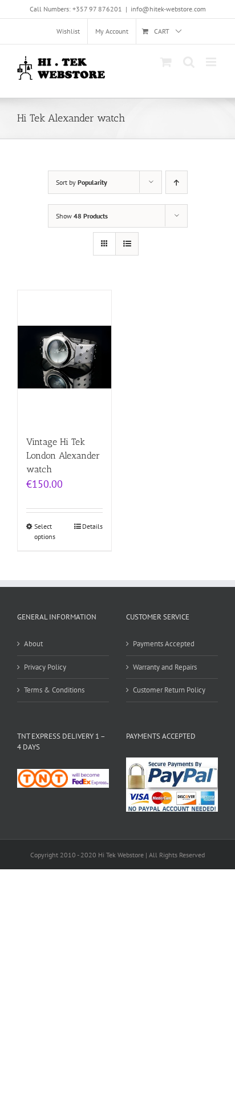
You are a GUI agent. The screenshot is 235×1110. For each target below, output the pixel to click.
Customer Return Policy (169, 690)
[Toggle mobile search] (189, 62)
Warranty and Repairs (165, 667)
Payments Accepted (164, 644)
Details (92, 526)
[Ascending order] (176, 182)
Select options (44, 531)
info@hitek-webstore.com (168, 9)
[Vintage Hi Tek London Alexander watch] (64, 356)
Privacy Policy (45, 667)
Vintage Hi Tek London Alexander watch (63, 455)
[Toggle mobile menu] (212, 62)
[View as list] (127, 244)
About (33, 644)
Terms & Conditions (54, 690)
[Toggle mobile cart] (166, 62)
